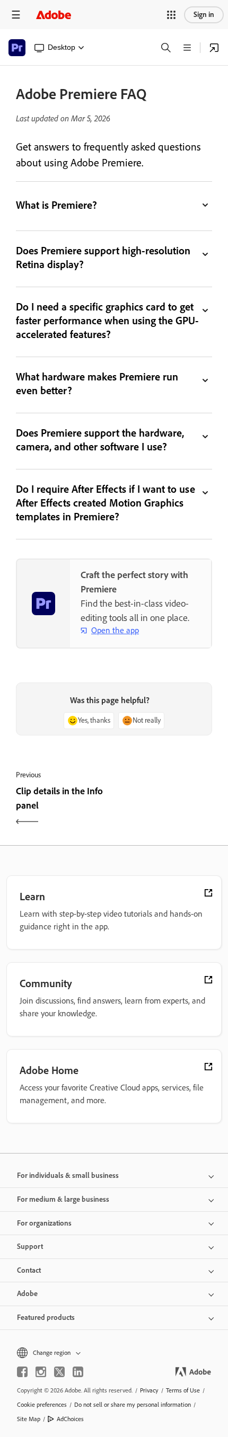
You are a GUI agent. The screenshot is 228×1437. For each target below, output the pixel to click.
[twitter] (59, 1372)
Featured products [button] (46, 1317)
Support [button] (30, 1246)
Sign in (204, 14)
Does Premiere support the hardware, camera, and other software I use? (100, 440)
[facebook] (22, 1372)
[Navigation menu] (16, 14)
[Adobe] (53, 14)
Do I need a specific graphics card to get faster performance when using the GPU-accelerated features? (107, 320)
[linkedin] (78, 1372)
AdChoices (70, 1419)
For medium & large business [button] (63, 1199)
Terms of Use (183, 1390)
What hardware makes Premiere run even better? (97, 383)
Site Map (28, 1419)
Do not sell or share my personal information (132, 1404)
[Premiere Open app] (214, 47)
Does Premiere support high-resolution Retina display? (103, 257)
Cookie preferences (42, 1404)
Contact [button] (29, 1270)
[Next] (164, 807)
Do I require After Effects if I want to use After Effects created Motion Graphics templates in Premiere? (105, 503)
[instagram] (41, 1372)
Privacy (149, 1390)
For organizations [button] (44, 1223)
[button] (171, 14)
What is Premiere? (56, 205)
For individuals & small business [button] (68, 1175)
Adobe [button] (27, 1293)
